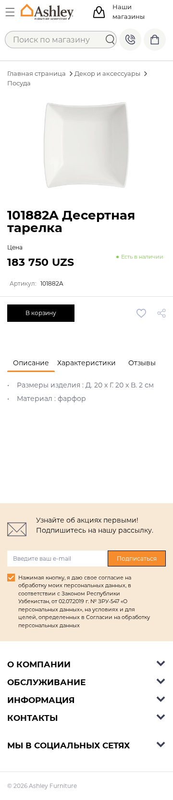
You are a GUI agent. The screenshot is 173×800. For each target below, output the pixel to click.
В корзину (40, 313)
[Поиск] (110, 39)
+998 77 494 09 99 (130, 39)
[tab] (31, 363)
